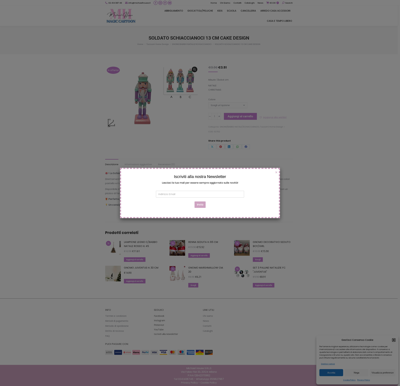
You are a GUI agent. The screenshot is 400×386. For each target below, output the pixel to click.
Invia (200, 204)
